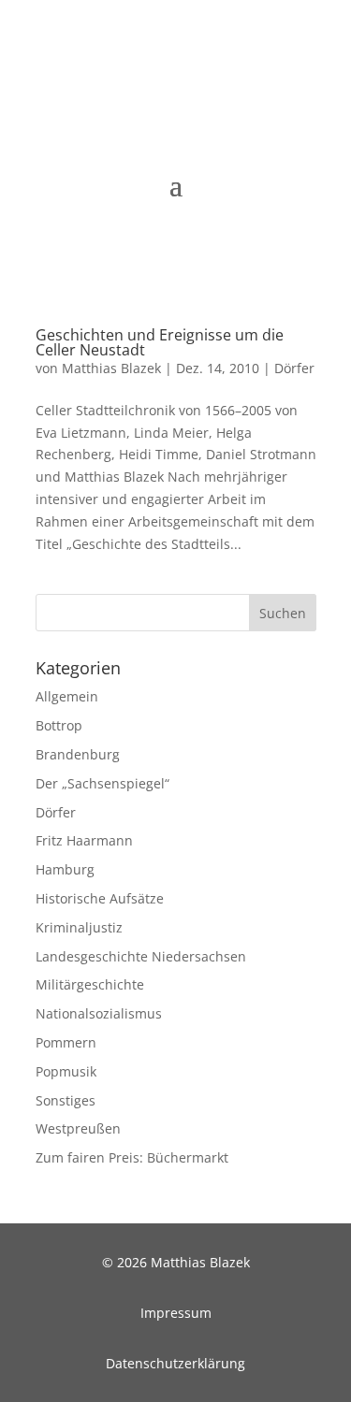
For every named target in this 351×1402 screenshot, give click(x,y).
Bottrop (59, 725)
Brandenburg (78, 754)
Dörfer (294, 368)
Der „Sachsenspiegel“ (102, 783)
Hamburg (65, 869)
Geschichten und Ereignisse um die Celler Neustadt (160, 342)
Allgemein (67, 696)
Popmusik (66, 1071)
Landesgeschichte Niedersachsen (141, 956)
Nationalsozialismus (99, 1013)
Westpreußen (78, 1128)
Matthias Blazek (111, 368)
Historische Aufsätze (100, 898)
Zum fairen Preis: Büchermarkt (132, 1157)
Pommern (66, 1042)
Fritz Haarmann (84, 840)
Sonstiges (65, 1100)
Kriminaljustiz (79, 927)
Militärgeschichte (90, 984)
